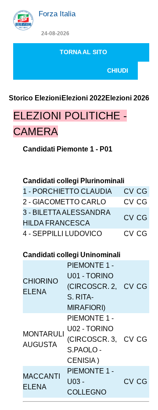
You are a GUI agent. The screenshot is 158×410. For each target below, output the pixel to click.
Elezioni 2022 (83, 98)
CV (129, 191)
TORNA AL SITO (83, 51)
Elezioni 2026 (127, 98)
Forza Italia (57, 14)
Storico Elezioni (35, 98)
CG (141, 191)
